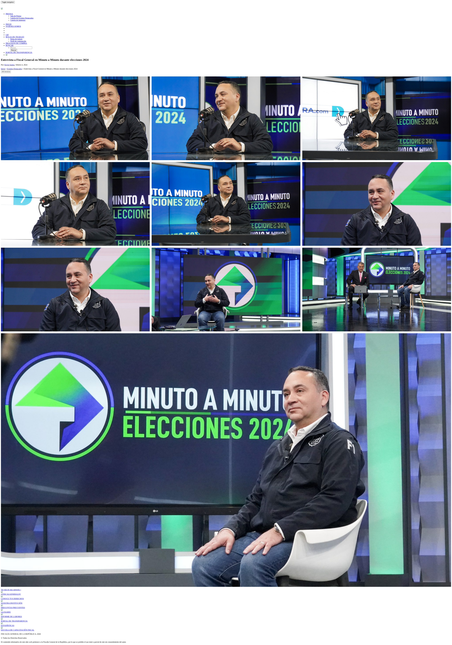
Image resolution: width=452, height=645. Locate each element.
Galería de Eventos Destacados (21, 18)
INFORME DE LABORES (11, 617)
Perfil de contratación (18, 41)
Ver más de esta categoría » (11, 590)
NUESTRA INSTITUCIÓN (11, 603)
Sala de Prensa (15, 16)
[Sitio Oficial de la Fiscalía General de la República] (226, 8)
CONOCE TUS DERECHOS (12, 599)
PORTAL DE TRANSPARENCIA (19, 52)
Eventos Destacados (14, 69)
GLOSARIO (6, 612)
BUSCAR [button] (9, 45)
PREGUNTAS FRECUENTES (13, 608)
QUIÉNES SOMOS (13, 26)
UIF (7, 35)
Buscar (13, 50)
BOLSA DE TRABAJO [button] (15, 37)
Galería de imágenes (17, 20)
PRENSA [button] (9, 14)
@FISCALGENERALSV (11, 594)
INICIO (9, 24)
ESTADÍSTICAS (7, 626)
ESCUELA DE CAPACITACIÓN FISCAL (17, 630)
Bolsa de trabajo (16, 39)
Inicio (3, 69)
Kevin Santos (9, 65)
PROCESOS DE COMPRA (16, 43)
